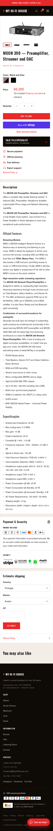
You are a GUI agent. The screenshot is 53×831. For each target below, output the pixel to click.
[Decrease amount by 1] (17, 106)
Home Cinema (9, 705)
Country (7, 582)
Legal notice (40, 815)
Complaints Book (9, 820)
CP (4, 608)
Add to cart (26, 116)
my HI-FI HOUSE (16, 11)
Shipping (29, 815)
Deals (5, 721)
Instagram (7, 781)
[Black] (13, 80)
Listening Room (10, 744)
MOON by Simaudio (13, 65)
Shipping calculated (34, 93)
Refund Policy (9, 172)
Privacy (13, 815)
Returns (21, 815)
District (6, 595)
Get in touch (28, 806)
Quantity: (7, 105)
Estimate (11, 625)
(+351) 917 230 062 (12, 763)
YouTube (28, 781)
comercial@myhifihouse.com (15, 771)
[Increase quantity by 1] (32, 106)
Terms (5, 815)
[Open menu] (48, 11)
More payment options (27, 131)
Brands (6, 734)
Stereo (6, 700)
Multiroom (7, 710)
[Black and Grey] (6, 80)
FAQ (5, 739)
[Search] (36, 11)
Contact (6, 749)
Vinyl (5, 715)
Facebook (18, 781)
